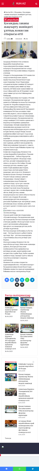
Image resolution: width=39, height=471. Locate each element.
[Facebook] (7, 280)
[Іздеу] (36, 4)
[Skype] (22, 280)
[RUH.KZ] (19, 4)
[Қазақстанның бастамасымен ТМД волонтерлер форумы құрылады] (27, 332)
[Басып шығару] (22, 284)
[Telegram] (32, 280)
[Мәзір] (3, 4)
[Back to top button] (0, 455)
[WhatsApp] (27, 280)
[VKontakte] (17, 280)
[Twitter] (12, 280)
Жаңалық (18, 12)
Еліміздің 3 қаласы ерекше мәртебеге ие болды (11, 311)
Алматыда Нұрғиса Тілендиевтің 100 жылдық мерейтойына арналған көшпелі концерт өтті (10, 341)
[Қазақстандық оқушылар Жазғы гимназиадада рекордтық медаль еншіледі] (27, 306)
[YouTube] (2, 448)
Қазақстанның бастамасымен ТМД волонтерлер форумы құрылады (26, 339)
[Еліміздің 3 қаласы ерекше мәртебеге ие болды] (12, 306)
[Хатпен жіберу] (17, 284)
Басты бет (9, 12)
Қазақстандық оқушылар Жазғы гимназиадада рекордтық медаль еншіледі (27, 313)
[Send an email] (12, 39)
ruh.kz (9, 39)
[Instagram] (2, 451)
